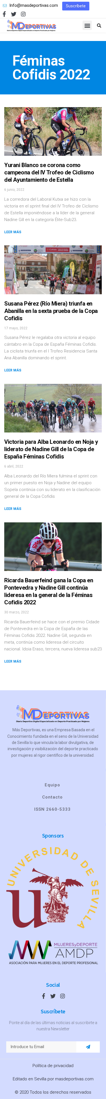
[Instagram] (23, 14)
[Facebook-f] (4, 14)
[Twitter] (13, 14)
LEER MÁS (12, 232)
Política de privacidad (53, 1065)
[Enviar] (88, 1047)
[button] (75, 6)
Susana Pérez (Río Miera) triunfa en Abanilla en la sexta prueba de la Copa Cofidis (51, 311)
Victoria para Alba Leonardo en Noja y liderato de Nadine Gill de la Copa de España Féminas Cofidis (51, 449)
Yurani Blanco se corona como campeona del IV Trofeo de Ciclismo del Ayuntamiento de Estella (49, 172)
